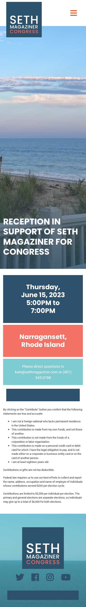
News (43, 46)
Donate (43, 83)
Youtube (43, 75)
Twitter (43, 55)
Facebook (43, 62)
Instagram (43, 68)
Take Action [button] (40, 35)
